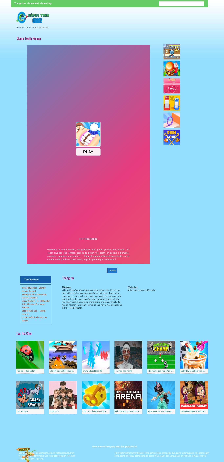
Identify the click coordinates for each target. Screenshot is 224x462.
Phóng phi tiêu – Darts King (34, 294)
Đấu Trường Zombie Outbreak (128, 411)
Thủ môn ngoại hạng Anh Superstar (164, 371)
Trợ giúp (125, 447)
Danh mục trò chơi (101, 447)
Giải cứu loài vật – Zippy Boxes (96, 411)
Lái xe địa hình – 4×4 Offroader (36, 301)
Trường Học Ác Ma (123, 371)
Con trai (30, 28)
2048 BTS (54, 411)
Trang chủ (20, 3)
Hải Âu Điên (22, 411)
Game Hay (46, 3)
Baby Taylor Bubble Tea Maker (194, 371)
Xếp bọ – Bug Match (26, 371)
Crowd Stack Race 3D (92, 371)
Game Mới (33, 3)
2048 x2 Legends (30, 298)
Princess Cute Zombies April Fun (162, 411)
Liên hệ (133, 447)
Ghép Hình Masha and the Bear (195, 411)
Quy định (115, 447)
